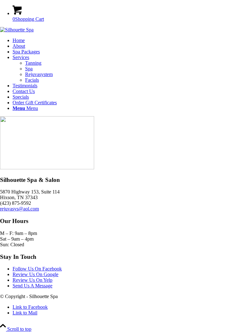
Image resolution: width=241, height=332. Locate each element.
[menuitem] (127, 40)
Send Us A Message (32, 285)
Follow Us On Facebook (37, 268)
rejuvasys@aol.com (19, 208)
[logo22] (17, 29)
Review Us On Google (35, 274)
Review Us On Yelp (32, 280)
